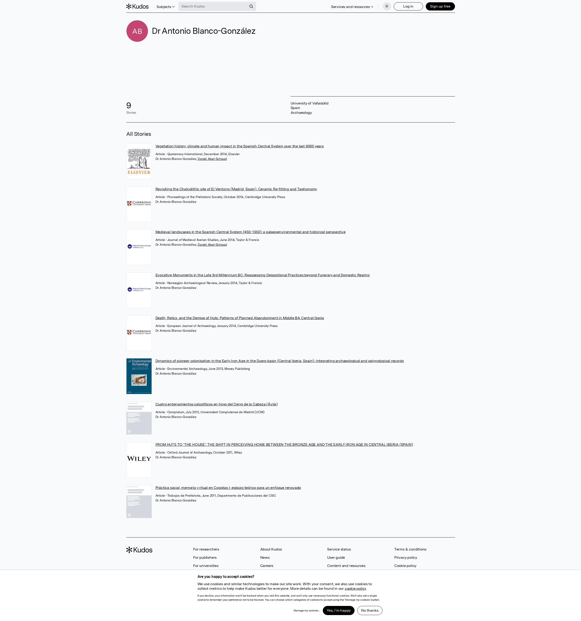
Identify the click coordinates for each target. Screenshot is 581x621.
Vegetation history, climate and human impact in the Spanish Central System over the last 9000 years (239, 146)
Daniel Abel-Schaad (212, 159)
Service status (339, 549)
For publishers (205, 557)
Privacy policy (405, 557)
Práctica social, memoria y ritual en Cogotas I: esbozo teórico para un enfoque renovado (228, 487)
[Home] (137, 6)
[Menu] (387, 6)
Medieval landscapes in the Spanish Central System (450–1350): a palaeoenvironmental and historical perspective (250, 232)
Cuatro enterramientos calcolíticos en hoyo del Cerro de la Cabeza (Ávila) (216, 404)
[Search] (251, 6)
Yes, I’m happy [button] (339, 610)
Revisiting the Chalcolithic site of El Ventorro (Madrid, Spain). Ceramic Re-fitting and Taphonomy (236, 189)
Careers (266, 566)
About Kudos (271, 549)
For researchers (206, 549)
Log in (408, 6)
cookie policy (355, 588)
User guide (336, 557)
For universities (205, 566)
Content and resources (346, 566)
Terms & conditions (410, 549)
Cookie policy (405, 566)
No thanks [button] (369, 610)
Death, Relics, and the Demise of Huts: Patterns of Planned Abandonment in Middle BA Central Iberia (239, 318)
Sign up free (440, 6)
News (265, 557)
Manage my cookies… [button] (307, 610)
